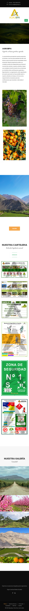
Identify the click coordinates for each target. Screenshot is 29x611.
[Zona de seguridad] (11, 378)
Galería (14, 228)
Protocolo (21, 603)
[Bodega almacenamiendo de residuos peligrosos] (11, 416)
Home (5, 603)
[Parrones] (0, 528)
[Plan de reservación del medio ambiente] (11, 289)
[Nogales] (14, 519)
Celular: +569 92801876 (14, 2)
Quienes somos (13, 603)
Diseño (20, 605)
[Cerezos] (14, 503)
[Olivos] (14, 480)
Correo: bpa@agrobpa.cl (14, 4)
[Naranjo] (14, 559)
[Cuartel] (11, 309)
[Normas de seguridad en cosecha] (11, 339)
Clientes (14, 605)
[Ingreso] (11, 269)
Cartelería (7, 605)
